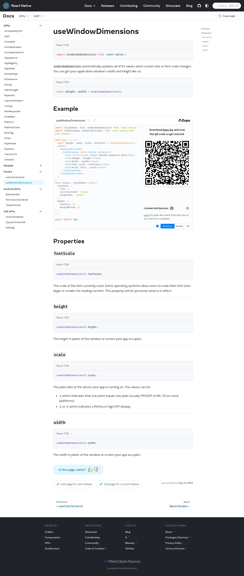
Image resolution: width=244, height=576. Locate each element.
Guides (49, 531)
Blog (189, 6)
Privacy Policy (173, 543)
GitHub (129, 548)
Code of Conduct (95, 548)
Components (52, 537)
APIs (22, 16)
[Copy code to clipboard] (188, 54)
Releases (107, 6)
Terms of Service (175, 548)
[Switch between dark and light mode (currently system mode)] (207, 6)
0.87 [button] (37, 16)
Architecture (52, 548)
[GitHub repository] (199, 6)
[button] (23, 25)
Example (205, 28)
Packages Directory (176, 537)
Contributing (129, 6)
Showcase (173, 6)
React (168, 531)
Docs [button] (88, 6)
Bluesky (130, 543)
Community (151, 6)
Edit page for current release (121, 484)
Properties (206, 33)
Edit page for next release (76, 484)
